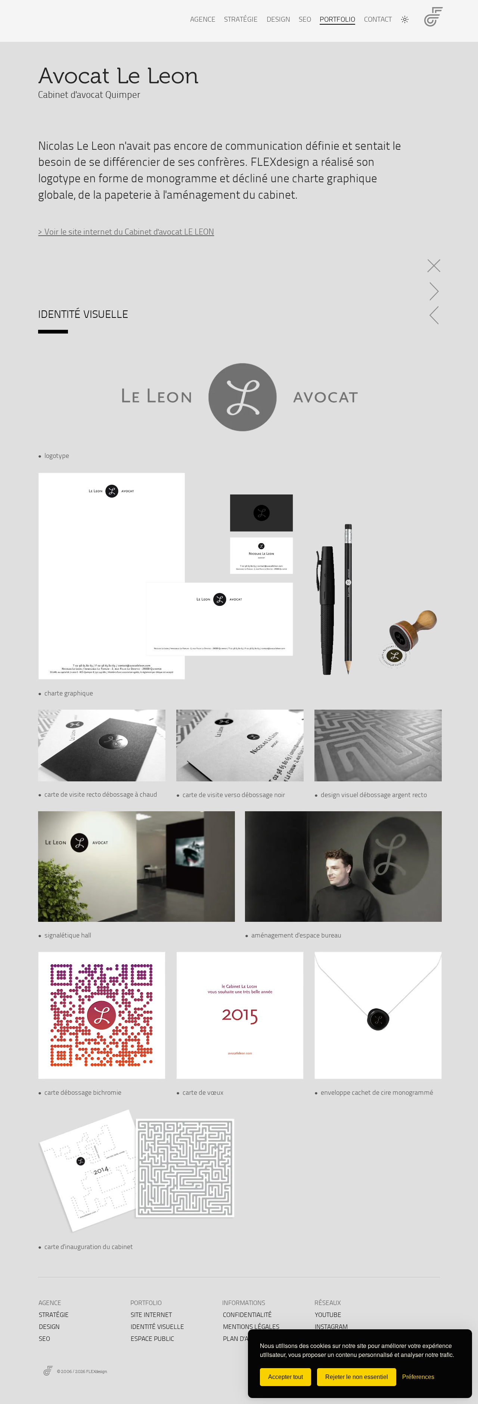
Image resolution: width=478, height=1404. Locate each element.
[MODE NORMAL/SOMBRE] (405, 19)
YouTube (328, 1314)
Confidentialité (247, 1314)
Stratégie (54, 1314)
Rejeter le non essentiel (356, 1377)
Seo (44, 1338)
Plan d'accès (242, 1338)
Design (49, 1326)
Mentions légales (251, 1326)
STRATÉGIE (241, 19)
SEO (305, 19)
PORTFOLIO (337, 19)
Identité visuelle (157, 1326)
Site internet (151, 1314)
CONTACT (378, 19)
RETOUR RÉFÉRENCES (434, 263)
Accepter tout (285, 1377)
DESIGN (278, 19)
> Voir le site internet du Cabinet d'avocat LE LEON (126, 231)
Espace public (152, 1338)
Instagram (331, 1326)
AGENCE (202, 19)
